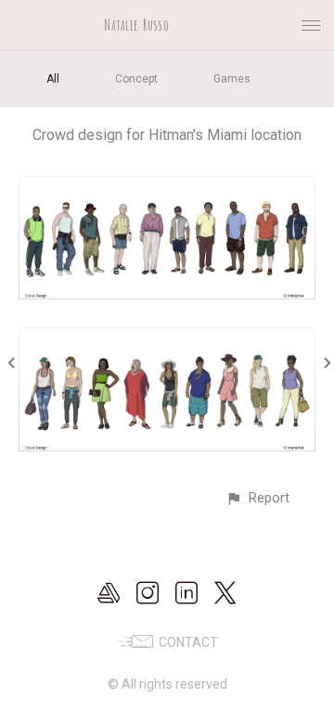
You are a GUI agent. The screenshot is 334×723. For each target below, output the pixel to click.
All (52, 78)
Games (231, 78)
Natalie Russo (137, 25)
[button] (257, 498)
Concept (136, 78)
